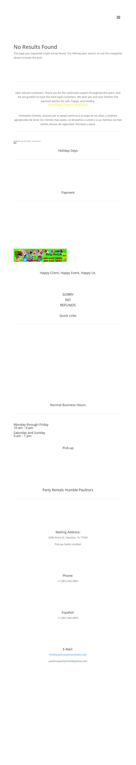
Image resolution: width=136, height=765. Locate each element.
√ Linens (20, 360)
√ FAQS (19, 365)
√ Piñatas (20, 355)
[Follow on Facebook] (63, 284)
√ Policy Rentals (25, 370)
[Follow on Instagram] (71, 284)
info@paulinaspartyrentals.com (68, 654)
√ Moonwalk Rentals (29, 390)
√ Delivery (21, 380)
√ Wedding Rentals (27, 394)
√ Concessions (24, 350)
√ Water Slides (24, 335)
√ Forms (20, 375)
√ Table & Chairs (26, 345)
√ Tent (18, 340)
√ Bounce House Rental (31, 385)
